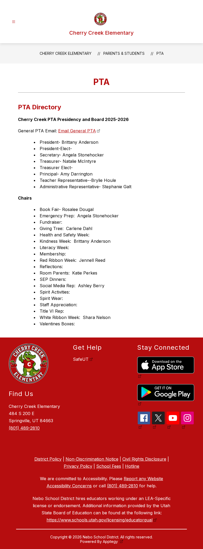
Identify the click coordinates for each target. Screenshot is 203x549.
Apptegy (111, 541)
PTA (160, 53)
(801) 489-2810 (24, 428)
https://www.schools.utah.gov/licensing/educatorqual (100, 520)
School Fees (108, 466)
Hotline (132, 466)
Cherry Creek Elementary (65, 53)
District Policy (48, 459)
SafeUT (81, 359)
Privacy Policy (78, 466)
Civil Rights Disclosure (144, 459)
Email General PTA (77, 130)
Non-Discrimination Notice (92, 459)
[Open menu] (14, 22)
